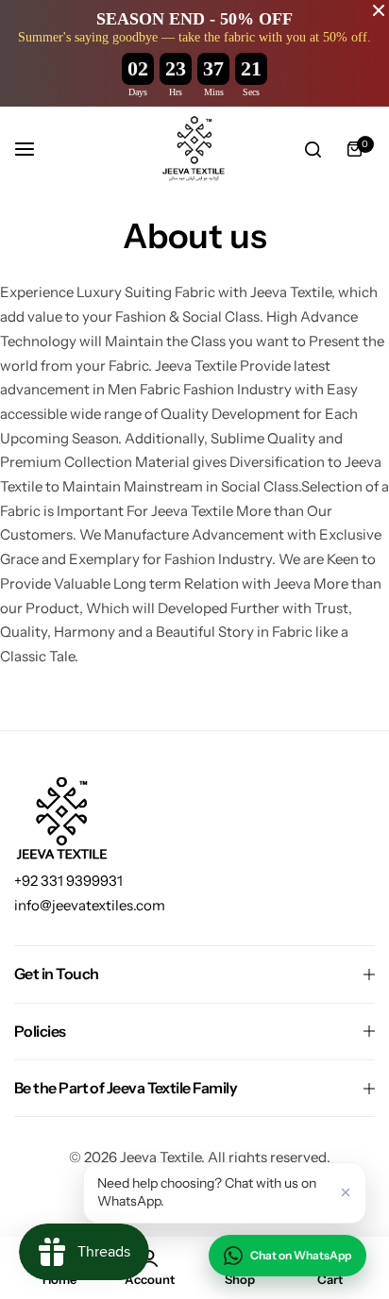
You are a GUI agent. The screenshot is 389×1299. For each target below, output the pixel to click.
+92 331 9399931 (68, 881)
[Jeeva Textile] (194, 149)
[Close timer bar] (378, 10)
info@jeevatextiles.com (89, 905)
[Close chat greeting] (345, 1192)
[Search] (312, 149)
